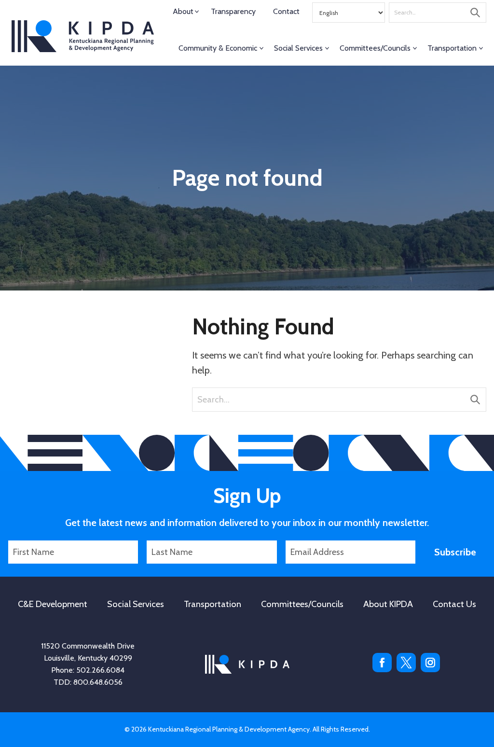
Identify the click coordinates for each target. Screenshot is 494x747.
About (183, 11)
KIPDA (83, 36)
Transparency (233, 11)
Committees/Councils (375, 48)
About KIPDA (388, 603)
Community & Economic (217, 48)
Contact (286, 11)
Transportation (452, 48)
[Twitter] (406, 669)
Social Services (298, 48)
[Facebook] (382, 669)
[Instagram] (430, 669)
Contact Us (454, 603)
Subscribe (455, 552)
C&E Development (52, 603)
